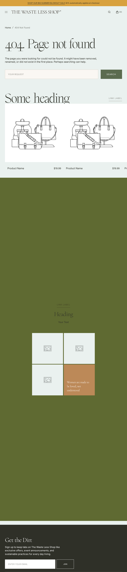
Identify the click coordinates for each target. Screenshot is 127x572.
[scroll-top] (119, 565)
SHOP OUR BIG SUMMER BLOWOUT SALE (46, 3)
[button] (109, 12)
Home (8, 27)
